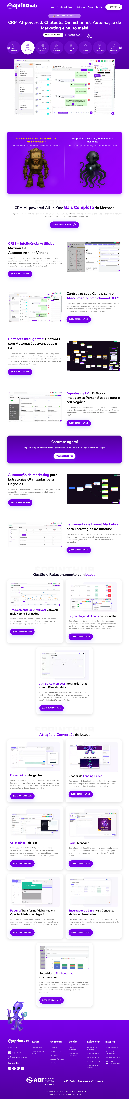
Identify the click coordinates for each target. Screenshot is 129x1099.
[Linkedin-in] (18, 1068)
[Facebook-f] (14, 1068)
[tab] (13, 47)
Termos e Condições (73, 1094)
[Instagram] (9, 1068)
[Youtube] (22, 1068)
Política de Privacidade (56, 1094)
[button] (120, 48)
